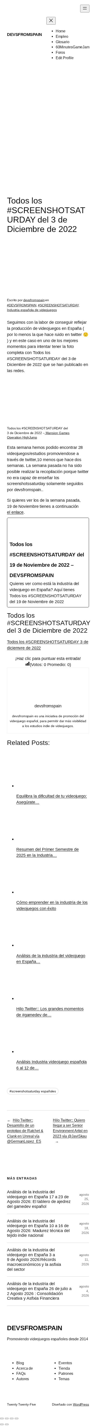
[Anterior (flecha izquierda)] (2, 1424)
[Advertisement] (48, 133)
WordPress (81, 1404)
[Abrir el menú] (84, 8)
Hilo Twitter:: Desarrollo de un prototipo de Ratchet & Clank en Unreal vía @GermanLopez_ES (25, 1131)
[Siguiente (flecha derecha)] (7, 1424)
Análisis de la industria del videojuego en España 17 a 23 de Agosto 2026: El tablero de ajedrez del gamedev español (39, 1199)
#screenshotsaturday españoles (33, 1091)
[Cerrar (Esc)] (16, 1418)
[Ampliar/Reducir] (2, 1418)
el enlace (15, 512)
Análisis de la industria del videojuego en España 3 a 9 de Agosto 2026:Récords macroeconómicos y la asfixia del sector (34, 1260)
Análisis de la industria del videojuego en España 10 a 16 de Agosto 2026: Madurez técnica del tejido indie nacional (38, 1228)
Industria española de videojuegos (32, 310)
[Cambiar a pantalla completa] (7, 1418)
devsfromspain (34, 300)
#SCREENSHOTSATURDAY (58, 305)
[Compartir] (12, 1418)
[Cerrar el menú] (51, 21)
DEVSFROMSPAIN (24, 34)
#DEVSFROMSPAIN (21, 305)
